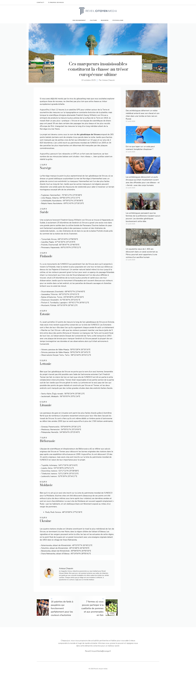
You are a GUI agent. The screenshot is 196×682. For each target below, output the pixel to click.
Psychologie (118, 20)
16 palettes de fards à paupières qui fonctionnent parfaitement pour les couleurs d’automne (62, 608)
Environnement (79, 20)
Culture (93, 20)
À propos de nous (56, 2)
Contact (40, 2)
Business (105, 20)
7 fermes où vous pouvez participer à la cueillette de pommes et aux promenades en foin (92, 608)
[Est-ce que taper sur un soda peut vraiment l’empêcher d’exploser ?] (143, 142)
